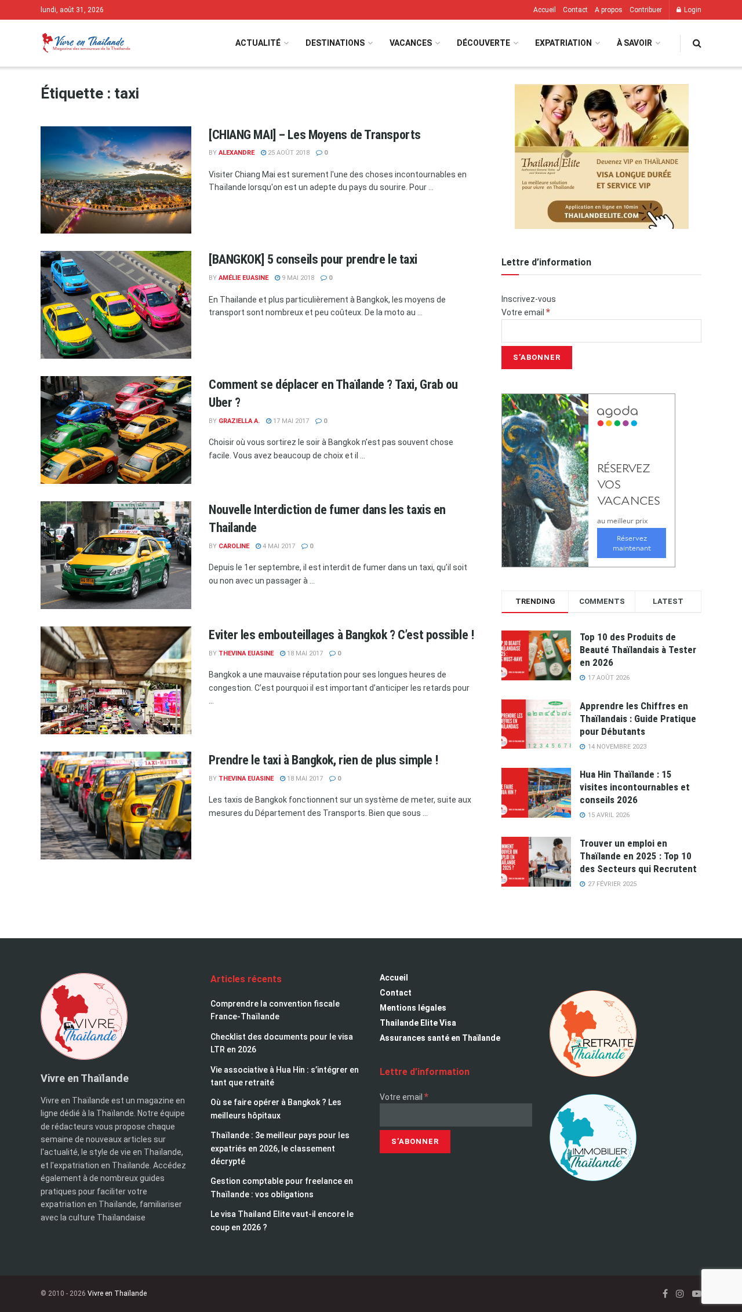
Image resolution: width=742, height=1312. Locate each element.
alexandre (236, 152)
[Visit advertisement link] (601, 156)
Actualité (258, 43)
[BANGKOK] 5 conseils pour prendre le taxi (313, 259)
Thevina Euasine (246, 653)
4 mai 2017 (278, 546)
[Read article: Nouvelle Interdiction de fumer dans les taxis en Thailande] (116, 555)
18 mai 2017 (304, 653)
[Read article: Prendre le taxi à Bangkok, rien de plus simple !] (116, 805)
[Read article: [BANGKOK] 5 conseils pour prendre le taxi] (116, 305)
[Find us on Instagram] (680, 1293)
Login (691, 10)
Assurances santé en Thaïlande (440, 1038)
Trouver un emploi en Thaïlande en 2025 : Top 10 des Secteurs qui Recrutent (638, 855)
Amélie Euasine (243, 278)
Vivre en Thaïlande (117, 1293)
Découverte (483, 43)
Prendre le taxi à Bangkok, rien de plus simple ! (323, 760)
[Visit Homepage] (85, 43)
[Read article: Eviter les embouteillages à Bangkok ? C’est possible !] (116, 680)
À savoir (634, 43)
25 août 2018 (288, 152)
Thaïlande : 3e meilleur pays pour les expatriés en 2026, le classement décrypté (280, 1148)
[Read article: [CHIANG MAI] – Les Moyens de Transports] (116, 180)
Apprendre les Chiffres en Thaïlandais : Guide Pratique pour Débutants (638, 718)
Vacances (411, 43)
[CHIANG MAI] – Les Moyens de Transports (315, 134)
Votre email (525, 312)
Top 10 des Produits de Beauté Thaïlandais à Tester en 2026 (638, 649)
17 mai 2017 (290, 421)
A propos (609, 10)
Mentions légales (413, 1007)
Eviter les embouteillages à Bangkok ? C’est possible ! (341, 635)
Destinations (335, 43)
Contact (575, 10)
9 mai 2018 (297, 278)
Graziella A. (239, 421)
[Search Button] (697, 43)
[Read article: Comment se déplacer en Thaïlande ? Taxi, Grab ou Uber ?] (116, 430)
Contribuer (646, 10)
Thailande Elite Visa (418, 1022)
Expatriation (563, 43)
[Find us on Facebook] (665, 1293)
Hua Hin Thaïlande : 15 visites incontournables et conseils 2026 (635, 787)
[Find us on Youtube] (696, 1293)
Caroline (234, 546)
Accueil (544, 10)
